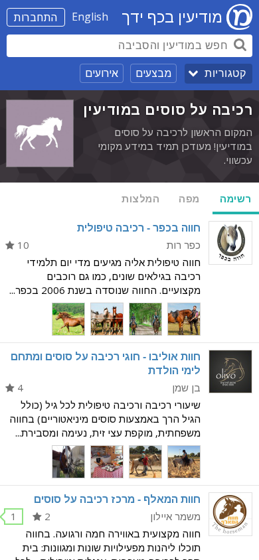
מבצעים (153, 73)
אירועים (101, 73)
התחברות (36, 17)
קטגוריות (225, 73)
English (90, 16)
